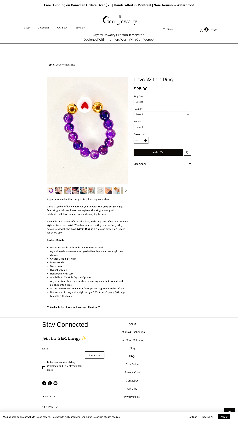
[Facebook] (50, 383)
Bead (137, 121)
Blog (132, 348)
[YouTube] (55, 383)
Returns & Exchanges (132, 332)
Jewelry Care (132, 372)
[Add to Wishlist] (187, 152)
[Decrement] (136, 140)
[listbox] (50, 407)
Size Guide (132, 364)
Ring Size (140, 96)
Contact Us (132, 380)
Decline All (207, 416)
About (132, 324)
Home (50, 64)
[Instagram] (44, 383)
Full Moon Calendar (132, 340)
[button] (27, 27)
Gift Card (132, 388)
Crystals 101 (112, 292)
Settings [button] (193, 416)
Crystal (138, 108)
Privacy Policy (132, 396)
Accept (224, 416)
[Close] (234, 416)
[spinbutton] (141, 140)
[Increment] (145, 140)
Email (46, 348)
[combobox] (162, 102)
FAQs (132, 356)
